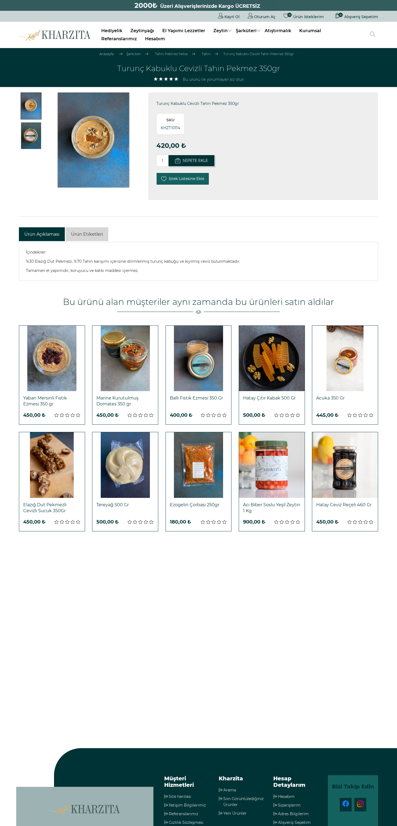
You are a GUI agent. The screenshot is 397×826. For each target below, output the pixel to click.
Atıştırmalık (278, 30)
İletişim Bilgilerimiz (187, 805)
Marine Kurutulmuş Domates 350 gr (117, 401)
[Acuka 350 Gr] (345, 358)
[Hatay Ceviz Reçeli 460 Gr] (345, 465)
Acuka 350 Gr (330, 398)
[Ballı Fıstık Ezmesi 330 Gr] (198, 358)
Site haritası (180, 796)
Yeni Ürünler (235, 813)
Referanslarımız (119, 38)
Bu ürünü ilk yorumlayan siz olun (213, 79)
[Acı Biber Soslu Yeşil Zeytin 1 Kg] (272, 465)
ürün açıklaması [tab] (41, 234)
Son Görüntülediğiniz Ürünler (243, 801)
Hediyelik (111, 30)
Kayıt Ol (231, 16)
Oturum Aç (264, 16)
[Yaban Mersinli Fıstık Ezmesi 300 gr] (52, 358)
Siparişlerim (289, 805)
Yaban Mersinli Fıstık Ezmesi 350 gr (45, 401)
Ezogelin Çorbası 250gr (194, 504)
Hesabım (155, 38)
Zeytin (220, 30)
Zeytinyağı (142, 30)
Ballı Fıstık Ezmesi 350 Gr (196, 398)
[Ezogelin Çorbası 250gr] (198, 465)
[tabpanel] (198, 261)
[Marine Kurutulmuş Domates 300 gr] (125, 358)
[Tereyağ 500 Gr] (125, 465)
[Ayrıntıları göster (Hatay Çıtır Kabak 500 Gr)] (272, 358)
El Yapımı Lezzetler (183, 30)
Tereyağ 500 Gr (112, 504)
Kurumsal (310, 30)
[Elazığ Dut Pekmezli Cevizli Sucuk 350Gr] (52, 465)
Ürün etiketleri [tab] (87, 234)
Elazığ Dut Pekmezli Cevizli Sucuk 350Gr (44, 507)
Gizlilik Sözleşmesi (186, 822)
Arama (229, 790)
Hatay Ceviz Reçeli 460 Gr (344, 504)
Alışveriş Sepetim (294, 822)
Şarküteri (246, 30)
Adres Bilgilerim (293, 813)
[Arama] (372, 35)
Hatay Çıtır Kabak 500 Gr (269, 398)
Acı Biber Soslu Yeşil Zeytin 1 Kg (271, 507)
